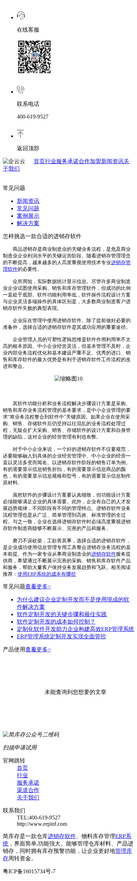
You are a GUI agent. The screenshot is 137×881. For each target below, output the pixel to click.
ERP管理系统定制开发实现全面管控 (61, 636)
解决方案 (28, 223)
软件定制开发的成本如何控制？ (56, 622)
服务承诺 (67, 161)
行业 (50, 161)
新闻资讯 (112, 161)
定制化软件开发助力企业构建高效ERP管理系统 (75, 629)
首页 (39, 161)
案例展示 (28, 216)
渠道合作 (28, 790)
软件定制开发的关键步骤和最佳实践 (62, 614)
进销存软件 (103, 554)
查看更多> (38, 586)
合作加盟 (90, 161)
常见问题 (28, 208)
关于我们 (28, 797)
